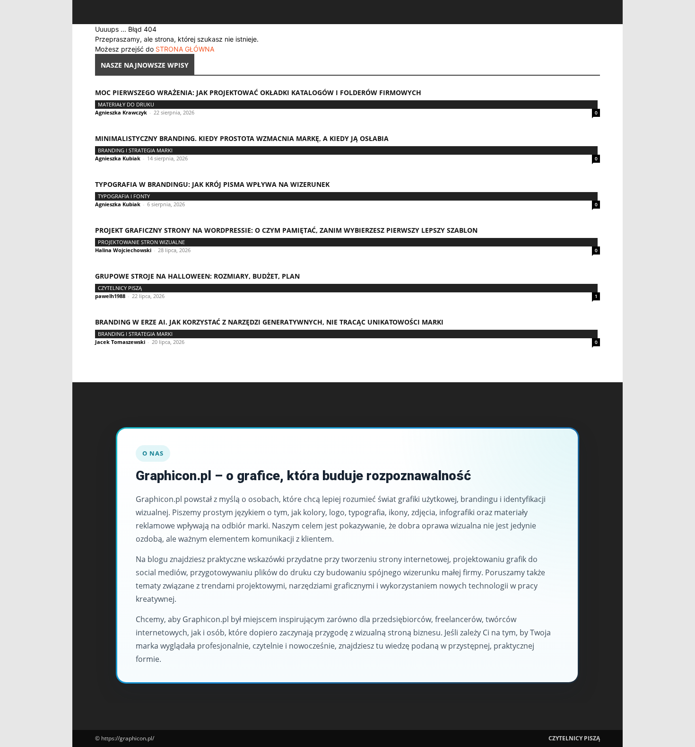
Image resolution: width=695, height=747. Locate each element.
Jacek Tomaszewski (120, 341)
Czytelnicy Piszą (120, 287)
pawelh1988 (110, 295)
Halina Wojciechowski (123, 250)
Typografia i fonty (124, 196)
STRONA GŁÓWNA (185, 49)
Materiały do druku (126, 104)
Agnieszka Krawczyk (121, 112)
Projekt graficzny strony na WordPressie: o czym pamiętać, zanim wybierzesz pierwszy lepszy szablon (286, 230)
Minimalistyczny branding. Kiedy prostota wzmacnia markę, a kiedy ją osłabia (242, 138)
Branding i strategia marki (135, 150)
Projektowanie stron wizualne (141, 242)
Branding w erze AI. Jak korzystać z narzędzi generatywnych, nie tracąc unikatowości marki (269, 321)
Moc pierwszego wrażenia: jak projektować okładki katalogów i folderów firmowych (258, 92)
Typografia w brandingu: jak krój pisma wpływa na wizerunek (212, 184)
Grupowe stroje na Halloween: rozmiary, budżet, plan (197, 276)
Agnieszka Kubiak (117, 158)
